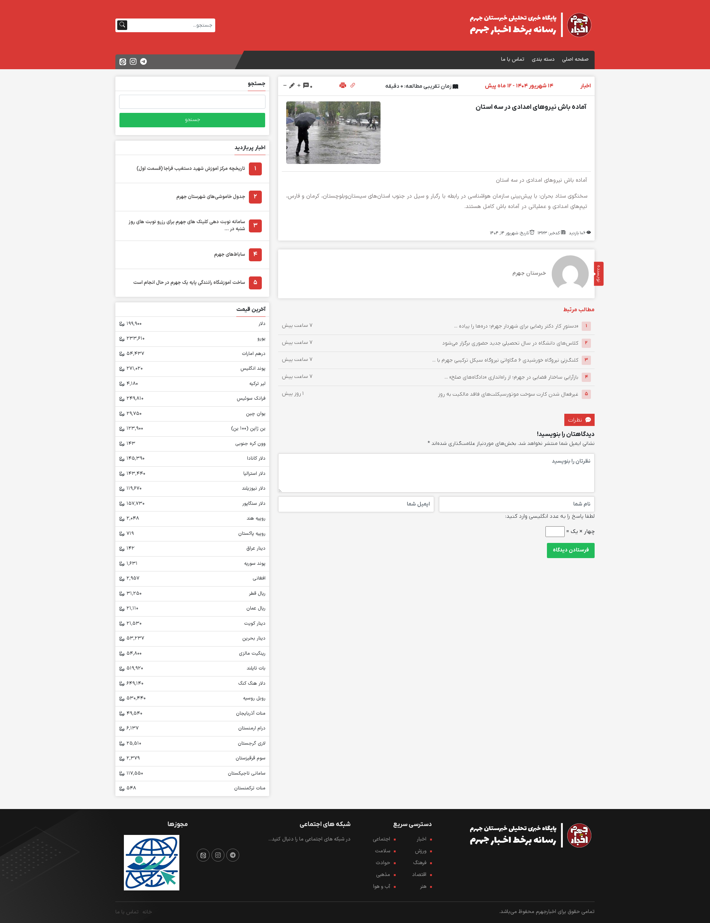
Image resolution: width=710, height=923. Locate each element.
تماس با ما (512, 59)
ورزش (420, 851)
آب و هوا (381, 886)
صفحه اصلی (575, 59)
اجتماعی (381, 839)
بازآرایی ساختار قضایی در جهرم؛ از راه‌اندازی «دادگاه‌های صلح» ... (511, 376)
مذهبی (383, 875)
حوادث (383, 863)
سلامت (382, 851)
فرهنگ (419, 863)
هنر (423, 886)
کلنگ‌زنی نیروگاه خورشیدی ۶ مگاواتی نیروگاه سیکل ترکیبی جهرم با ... (505, 359)
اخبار (421, 839)
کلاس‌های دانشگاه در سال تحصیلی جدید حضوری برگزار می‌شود (510, 342)
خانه (147, 912)
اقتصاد (419, 875)
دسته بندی (543, 59)
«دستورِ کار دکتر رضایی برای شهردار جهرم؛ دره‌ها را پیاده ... (516, 325)
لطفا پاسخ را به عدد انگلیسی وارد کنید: (550, 516)
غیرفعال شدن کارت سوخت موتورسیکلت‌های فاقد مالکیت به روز (508, 393)
